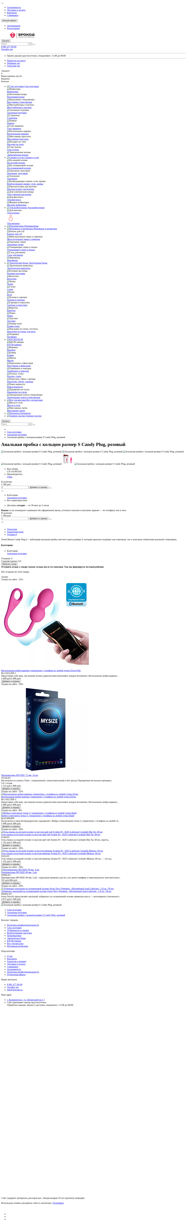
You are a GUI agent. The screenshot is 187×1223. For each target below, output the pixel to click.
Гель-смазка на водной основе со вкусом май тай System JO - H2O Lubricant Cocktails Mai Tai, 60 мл (50, 834)
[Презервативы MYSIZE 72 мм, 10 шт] (45, 772)
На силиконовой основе (19, 168)
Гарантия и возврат (16, 961)
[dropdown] (2, 3)
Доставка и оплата (16, 10)
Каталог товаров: (9, 920)
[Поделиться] (2, 490)
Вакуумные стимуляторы (19, 102)
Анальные (12, 178)
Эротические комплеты (18, 268)
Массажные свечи (16, 410)
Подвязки (12, 337)
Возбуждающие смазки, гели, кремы (25, 184)
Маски (10, 360)
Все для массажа (34, 400)
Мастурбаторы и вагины (19, 107)
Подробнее (58, 1203)
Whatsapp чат (13, 63)
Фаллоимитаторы (16, 97)
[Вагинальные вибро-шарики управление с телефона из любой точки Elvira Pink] (45, 668)
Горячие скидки (33, 416)
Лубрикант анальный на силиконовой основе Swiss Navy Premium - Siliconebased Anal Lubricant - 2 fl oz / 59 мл (56, 891)
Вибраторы (12, 91)
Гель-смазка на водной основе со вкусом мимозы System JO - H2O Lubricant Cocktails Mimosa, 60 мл (51, 853)
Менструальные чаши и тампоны (23, 239)
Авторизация (13, 25)
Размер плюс (13, 326)
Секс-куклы (13, 149)
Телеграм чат (13, 66)
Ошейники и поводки (18, 371)
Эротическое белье (37, 263)
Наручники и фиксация (19, 366)
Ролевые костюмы (16, 273)
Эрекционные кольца (17, 155)
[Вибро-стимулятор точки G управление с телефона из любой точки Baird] (39, 813)
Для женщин (13, 223)
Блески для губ (14, 234)
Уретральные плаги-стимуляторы (23, 397)
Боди (9, 294)
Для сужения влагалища (19, 194)
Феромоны (12, 260)
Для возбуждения (35, 207)
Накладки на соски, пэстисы (21, 331)
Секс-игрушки (31, 86)
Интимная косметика (17, 946)
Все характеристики (17, 500)
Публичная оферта (16, 974)
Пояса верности (15, 387)
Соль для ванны (15, 255)
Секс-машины (14, 128)
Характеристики (15, 532)
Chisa (9, 477)
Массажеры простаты (17, 139)
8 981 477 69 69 (8, 46)
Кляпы (10, 355)
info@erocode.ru (15, 990)
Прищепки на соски (17, 392)
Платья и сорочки (16, 300)
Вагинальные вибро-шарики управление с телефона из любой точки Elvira (38, 797)
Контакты (12, 12)
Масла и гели (13, 405)
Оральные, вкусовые (17, 173)
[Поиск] (34, 44)
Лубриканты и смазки (18, 930)
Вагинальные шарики (18, 134)
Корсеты (11, 310)
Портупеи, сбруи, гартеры (20, 381)
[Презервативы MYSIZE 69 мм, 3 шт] (20, 869)
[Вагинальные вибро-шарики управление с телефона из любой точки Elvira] (39, 794)
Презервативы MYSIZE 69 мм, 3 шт (19, 872)
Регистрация (13, 28)
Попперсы (25, 413)
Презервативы (31, 226)
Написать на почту (16, 60)
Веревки (11, 350)
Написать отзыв (9, 564)
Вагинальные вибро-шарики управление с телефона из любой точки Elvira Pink (41, 670)
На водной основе (16, 163)
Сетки (10, 289)
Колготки (12, 279)
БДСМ (19, 339)
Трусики (11, 321)
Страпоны (12, 118)
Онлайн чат (7, 49)
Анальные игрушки (17, 112)
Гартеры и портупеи (17, 305)
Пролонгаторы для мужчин (20, 189)
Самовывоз (12, 15)
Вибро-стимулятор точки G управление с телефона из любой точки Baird (37, 815)
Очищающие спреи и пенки (21, 250)
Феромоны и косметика (45, 228)
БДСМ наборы (14, 344)
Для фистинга (14, 199)
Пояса (10, 315)
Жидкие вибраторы (16, 205)
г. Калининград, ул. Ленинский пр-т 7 (26, 999)
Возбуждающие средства (19, 933)
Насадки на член (15, 144)
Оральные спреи (15, 244)
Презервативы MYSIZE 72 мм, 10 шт (19, 775)
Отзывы (12, 534)
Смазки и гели (31, 157)
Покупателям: (8, 951)
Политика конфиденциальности (23, 925)
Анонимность (14, 7)
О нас (10, 956)
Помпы (10, 123)
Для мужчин (13, 213)
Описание (12, 529)
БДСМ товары (14, 941)
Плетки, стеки (14, 376)
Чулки (10, 284)
